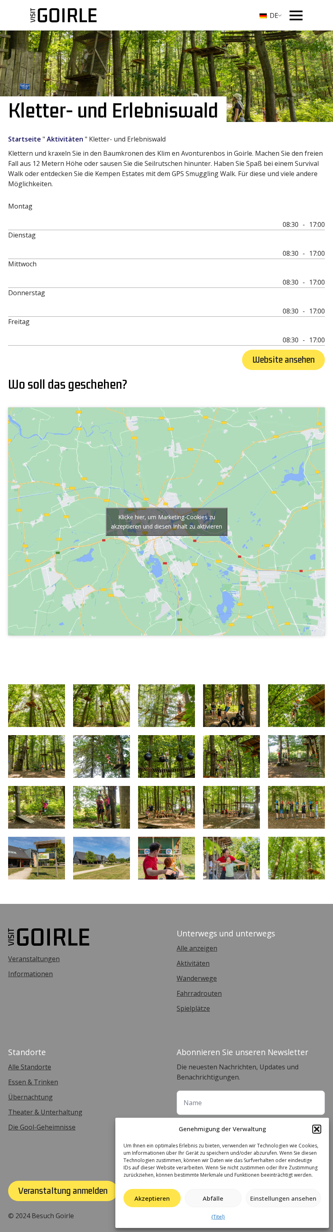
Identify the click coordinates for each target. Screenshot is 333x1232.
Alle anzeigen (197, 948)
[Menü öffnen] (296, 15)
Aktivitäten (65, 139)
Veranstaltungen (34, 958)
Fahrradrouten (199, 993)
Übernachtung (30, 1097)
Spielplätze (193, 1008)
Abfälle (213, 1198)
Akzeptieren (152, 1198)
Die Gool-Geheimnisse (42, 1127)
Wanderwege (197, 978)
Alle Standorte (29, 1066)
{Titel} (218, 1216)
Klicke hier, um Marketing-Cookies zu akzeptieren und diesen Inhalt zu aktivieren (166, 521)
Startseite (24, 139)
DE (273, 15)
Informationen (30, 973)
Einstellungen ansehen (283, 1198)
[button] (317, 1129)
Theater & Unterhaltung (45, 1112)
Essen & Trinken (33, 1081)
